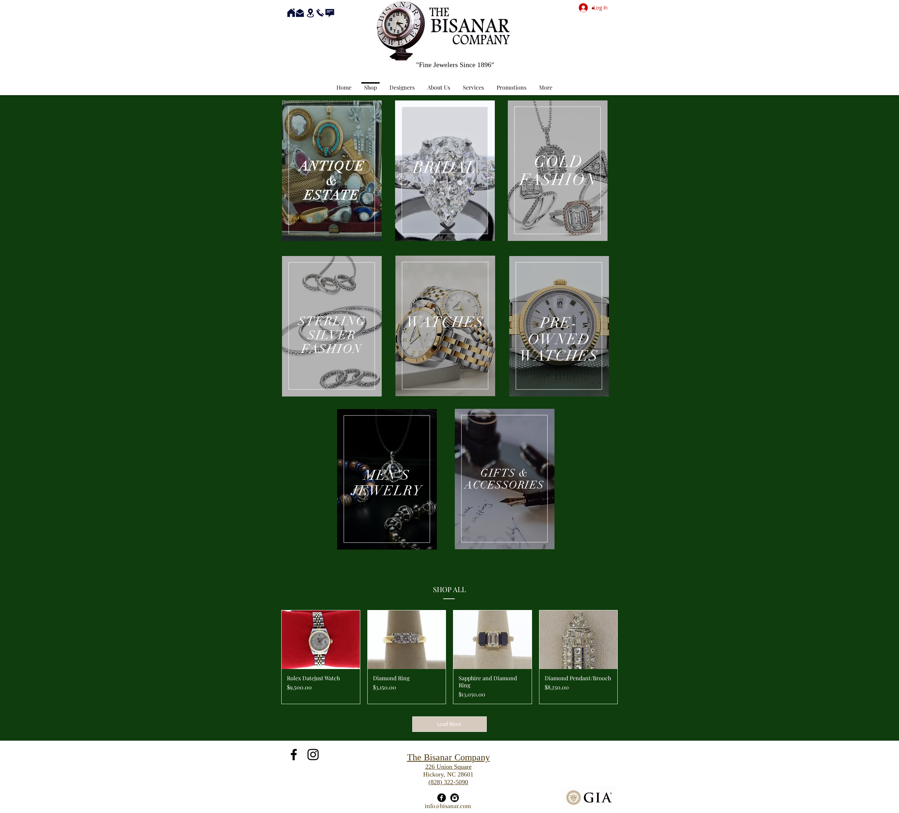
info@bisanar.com (448, 805)
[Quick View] (321, 639)
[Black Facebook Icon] (293, 754)
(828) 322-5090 (448, 782)
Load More (449, 724)
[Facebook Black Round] (441, 797)
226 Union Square (448, 766)
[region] (332, 170)
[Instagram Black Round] (454, 797)
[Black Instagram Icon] (313, 754)
